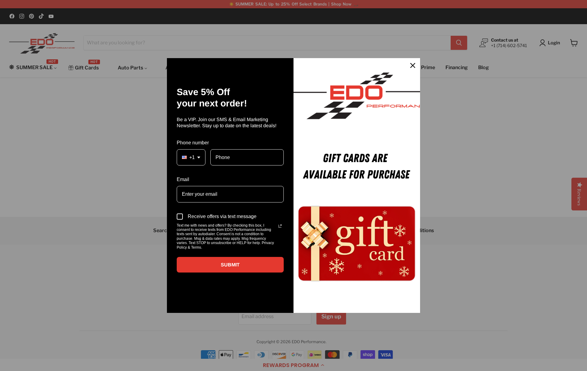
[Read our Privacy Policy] (280, 226)
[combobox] (191, 157)
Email (183, 179)
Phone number (193, 142)
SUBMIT (230, 264)
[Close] (412, 65)
